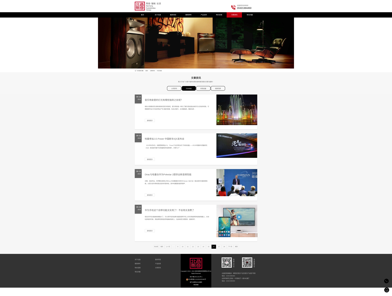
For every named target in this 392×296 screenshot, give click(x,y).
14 (203, 246)
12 (193, 246)
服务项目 (173, 15)
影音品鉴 (203, 88)
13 (198, 246)
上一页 (168, 246)
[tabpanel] (196, 43)
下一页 (230, 246)
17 (219, 246)
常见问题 (250, 15)
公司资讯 (174, 88)
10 (182, 246)
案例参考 (188, 15)
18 (224, 246)
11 (187, 246)
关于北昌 (158, 15)
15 (208, 246)
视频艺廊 (218, 88)
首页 (142, 15)
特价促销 (219, 15)
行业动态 (189, 88)
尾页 (236, 246)
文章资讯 (234, 15)
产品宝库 (204, 15)
